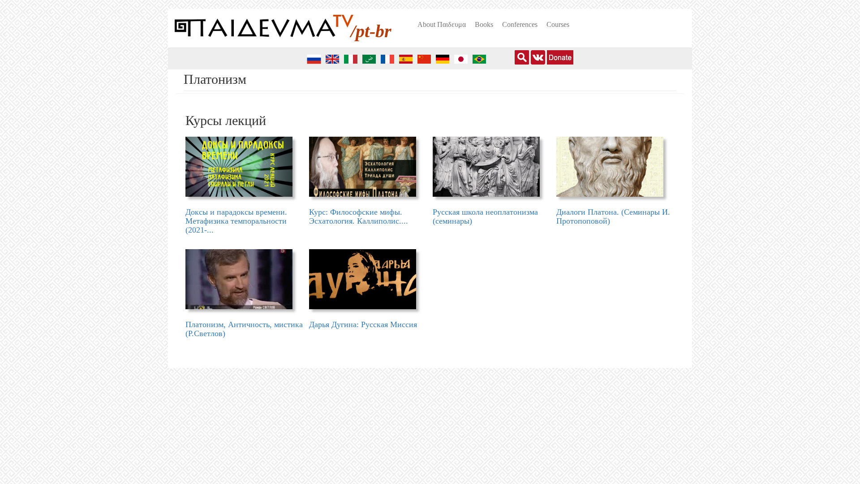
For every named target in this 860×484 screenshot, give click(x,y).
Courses (557, 24)
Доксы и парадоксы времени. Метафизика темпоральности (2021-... (236, 220)
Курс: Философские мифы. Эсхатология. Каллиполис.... (358, 216)
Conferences (520, 24)
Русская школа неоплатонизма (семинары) (485, 216)
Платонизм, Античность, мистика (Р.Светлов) (244, 329)
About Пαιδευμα (441, 24)
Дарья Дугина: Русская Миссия (363, 324)
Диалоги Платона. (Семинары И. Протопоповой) (613, 216)
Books (484, 24)
